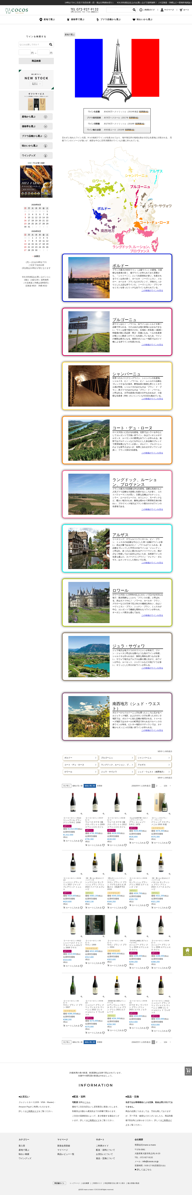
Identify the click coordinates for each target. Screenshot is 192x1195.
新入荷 (22, 1145)
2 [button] (156, 786)
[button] (170, 786)
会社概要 (85, 1183)
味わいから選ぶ (145, 19)
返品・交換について (105, 1158)
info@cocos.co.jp (150, 1161)
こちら (87, 1102)
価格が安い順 (77, 786)
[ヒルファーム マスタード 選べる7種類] (36, 181)
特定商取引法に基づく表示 (115, 1183)
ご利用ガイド (149, 10)
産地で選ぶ (70, 34)
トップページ (75, 1183)
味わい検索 (24, 1154)
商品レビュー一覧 (65, 1154)
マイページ (169, 10)
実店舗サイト (59, 1183)
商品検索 (36, 61)
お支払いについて (104, 1154)
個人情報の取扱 (133, 1183)
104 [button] (165, 786)
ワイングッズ (25, 1158)
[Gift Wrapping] (36, 80)
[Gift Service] (36, 100)
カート (186, 10)
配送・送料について (105, 1150)
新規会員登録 (63, 1145)
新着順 (99, 786)
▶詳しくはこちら (143, 1169)
